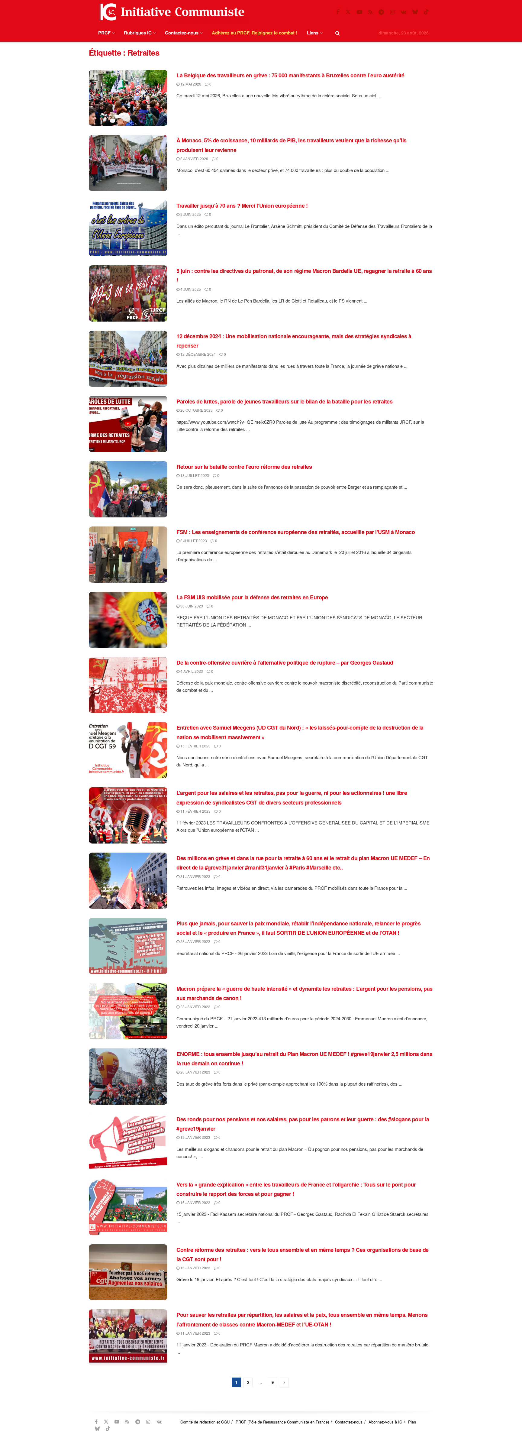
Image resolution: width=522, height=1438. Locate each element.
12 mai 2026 (190, 83)
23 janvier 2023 (194, 1006)
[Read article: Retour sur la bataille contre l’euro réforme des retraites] (128, 489)
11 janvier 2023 (194, 1333)
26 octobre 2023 (196, 410)
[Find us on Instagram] (392, 12)
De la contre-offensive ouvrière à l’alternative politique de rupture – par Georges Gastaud (284, 662)
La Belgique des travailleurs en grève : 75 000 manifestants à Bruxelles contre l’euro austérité (290, 75)
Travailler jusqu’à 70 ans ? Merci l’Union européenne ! (242, 205)
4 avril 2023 (191, 671)
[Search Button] (337, 33)
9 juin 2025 (190, 214)
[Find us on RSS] (370, 12)
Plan (412, 1422)
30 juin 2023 (191, 605)
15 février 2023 (195, 745)
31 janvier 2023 (194, 876)
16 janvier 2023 (194, 1202)
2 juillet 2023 (193, 540)
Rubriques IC (138, 32)
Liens (312, 32)
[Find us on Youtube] (359, 12)
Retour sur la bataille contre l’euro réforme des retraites (244, 467)
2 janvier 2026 (193, 158)
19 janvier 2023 (194, 1137)
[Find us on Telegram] (381, 12)
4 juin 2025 (190, 289)
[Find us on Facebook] (337, 12)
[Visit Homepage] (170, 12)
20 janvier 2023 (194, 1071)
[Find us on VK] (403, 12)
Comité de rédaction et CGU (205, 1422)
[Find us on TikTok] (426, 11)
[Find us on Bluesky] (415, 11)
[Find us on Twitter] (348, 11)
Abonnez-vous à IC (385, 1422)
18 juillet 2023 (194, 475)
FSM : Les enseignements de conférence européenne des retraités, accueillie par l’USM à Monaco (295, 532)
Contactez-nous (181, 32)
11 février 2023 (195, 811)
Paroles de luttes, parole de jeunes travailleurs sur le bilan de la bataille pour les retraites (284, 401)
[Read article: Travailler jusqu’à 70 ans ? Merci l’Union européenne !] (128, 228)
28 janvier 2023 (194, 941)
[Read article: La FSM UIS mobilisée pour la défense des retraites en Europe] (128, 620)
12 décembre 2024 (197, 354)
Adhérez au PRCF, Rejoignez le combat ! (254, 32)
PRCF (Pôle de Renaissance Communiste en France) (282, 1422)
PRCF (104, 32)
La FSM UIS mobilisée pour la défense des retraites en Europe (252, 597)
